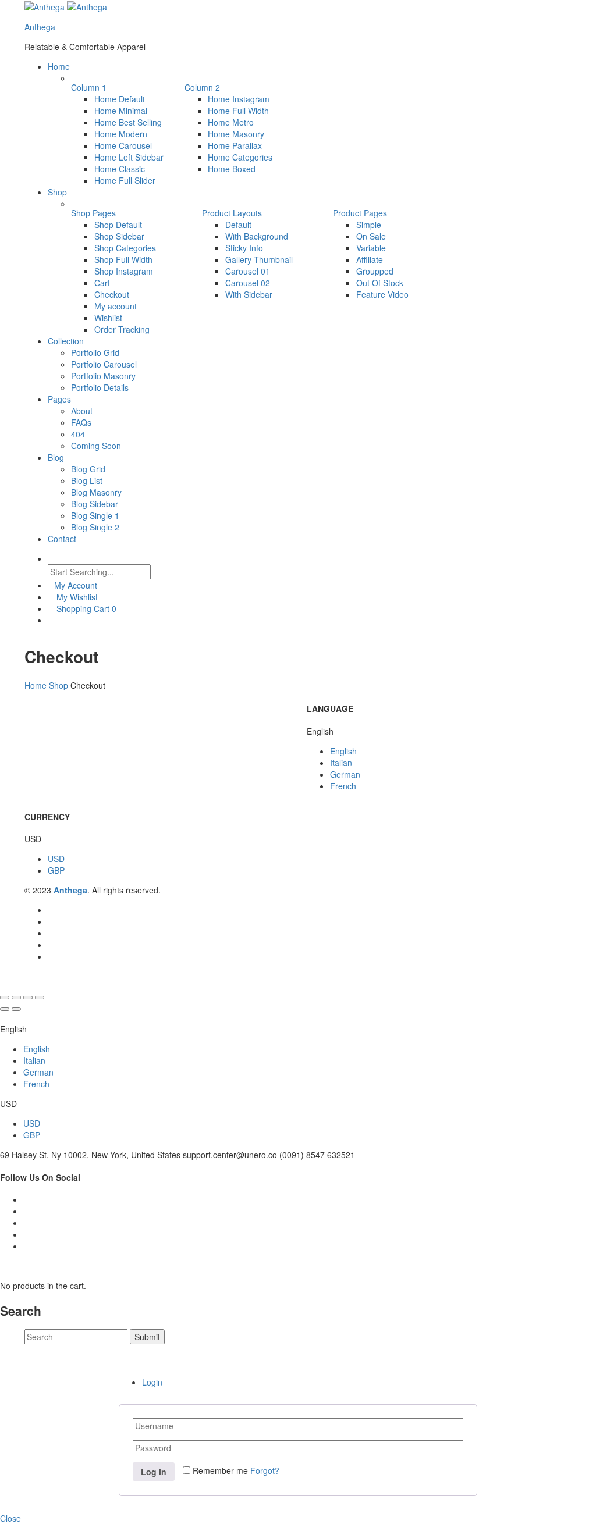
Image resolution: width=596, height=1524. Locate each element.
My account (115, 306)
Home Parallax (235, 145)
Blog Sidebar (94, 504)
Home (59, 66)
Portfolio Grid (95, 352)
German (345, 774)
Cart (102, 283)
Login (152, 1382)
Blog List (86, 480)
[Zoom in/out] (39, 997)
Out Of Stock (379, 283)
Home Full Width (238, 110)
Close (10, 1518)
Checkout (111, 294)
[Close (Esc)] (4, 997)
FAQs (81, 422)
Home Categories (240, 157)
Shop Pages (93, 213)
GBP (56, 870)
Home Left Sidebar (129, 157)
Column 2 (202, 87)
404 (78, 434)
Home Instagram (238, 99)
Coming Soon (96, 445)
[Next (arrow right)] (16, 1009)
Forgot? (264, 1470)
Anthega (39, 27)
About (82, 410)
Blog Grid (88, 469)
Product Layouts (232, 213)
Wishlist (108, 317)
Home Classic (119, 169)
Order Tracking (122, 329)
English (343, 751)
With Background (256, 236)
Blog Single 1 (95, 515)
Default (238, 224)
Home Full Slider (124, 180)
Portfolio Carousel (104, 364)
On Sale (371, 236)
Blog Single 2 (95, 527)
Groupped (374, 271)
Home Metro (231, 122)
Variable (371, 248)
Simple (368, 224)
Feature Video (382, 294)
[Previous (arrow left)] (4, 1009)
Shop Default (118, 224)
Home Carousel (123, 145)
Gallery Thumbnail (259, 259)
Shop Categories (125, 248)
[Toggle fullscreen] (28, 997)
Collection (66, 341)
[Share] (16, 997)
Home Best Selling (128, 122)
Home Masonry (236, 134)
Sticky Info (244, 248)
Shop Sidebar (119, 236)
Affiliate (369, 259)
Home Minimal (120, 110)
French (343, 786)
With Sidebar (248, 294)
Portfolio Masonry (103, 376)
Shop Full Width (123, 259)
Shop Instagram (123, 271)
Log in (153, 1471)
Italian (341, 762)
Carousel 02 (247, 283)
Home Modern (120, 134)
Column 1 (89, 87)
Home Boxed (232, 169)
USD (56, 858)
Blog (56, 457)
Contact (62, 538)
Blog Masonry (96, 492)
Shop (57, 192)
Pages (59, 399)
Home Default (119, 99)
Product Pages (360, 213)
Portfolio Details (100, 387)
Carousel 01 (247, 271)
